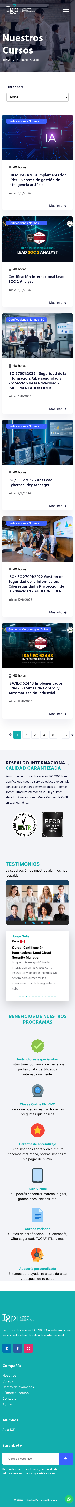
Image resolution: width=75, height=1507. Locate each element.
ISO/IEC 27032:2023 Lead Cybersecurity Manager (30, 482)
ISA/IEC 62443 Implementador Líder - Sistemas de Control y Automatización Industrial (35, 688)
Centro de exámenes (18, 1387)
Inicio (6, 60)
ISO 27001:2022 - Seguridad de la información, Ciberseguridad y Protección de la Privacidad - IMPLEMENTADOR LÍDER (37, 381)
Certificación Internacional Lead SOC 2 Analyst (36, 279)
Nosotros (9, 1375)
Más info (55, 206)
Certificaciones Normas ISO (26, 121)
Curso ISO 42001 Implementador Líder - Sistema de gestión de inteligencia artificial (37, 180)
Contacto (9, 1398)
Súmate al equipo (15, 1393)
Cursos (7, 1381)
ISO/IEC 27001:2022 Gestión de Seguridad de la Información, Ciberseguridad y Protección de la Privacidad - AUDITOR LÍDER (36, 584)
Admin (7, 1404)
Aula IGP (8, 1430)
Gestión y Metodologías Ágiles (28, 629)
